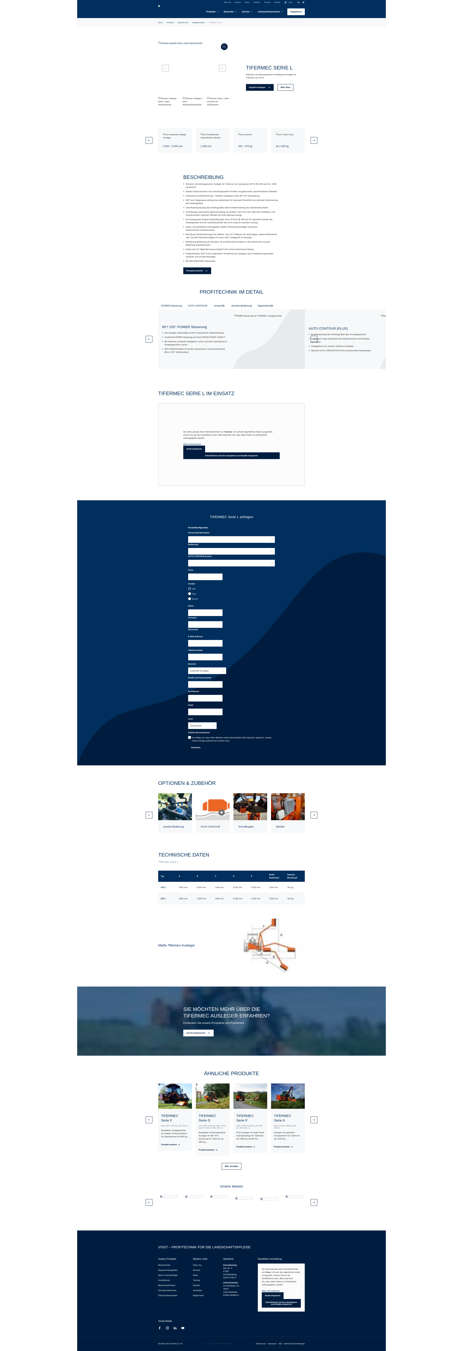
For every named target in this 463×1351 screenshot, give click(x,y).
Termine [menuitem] (267, 2)
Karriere (196, 1270)
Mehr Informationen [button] (192, 444)
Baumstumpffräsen (166, 1285)
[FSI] (294, 1199)
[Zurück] (149, 339)
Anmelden (197, 1290)
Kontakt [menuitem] (277, 2)
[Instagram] (167, 1328)
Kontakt (196, 1285)
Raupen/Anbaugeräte (167, 1270)
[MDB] (219, 1199)
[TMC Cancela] (168, 1199)
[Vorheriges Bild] (165, 68)
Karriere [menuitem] (238, 2)
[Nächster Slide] (314, 140)
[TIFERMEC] (269, 1199)
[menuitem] (212, 9)
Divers (195, 599)
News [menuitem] (247, 2)
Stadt (191, 705)
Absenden (196, 747)
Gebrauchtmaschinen (167, 1295)
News (195, 1275)
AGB (280, 1344)
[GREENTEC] (244, 1199)
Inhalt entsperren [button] (194, 449)
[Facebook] (159, 1328)
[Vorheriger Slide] (149, 140)
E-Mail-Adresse (196, 636)
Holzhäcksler (164, 1280)
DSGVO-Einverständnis (199, 732)
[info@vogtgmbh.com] (303, 2)
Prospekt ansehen (194, 271)
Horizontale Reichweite (199, 532)
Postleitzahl (194, 691)
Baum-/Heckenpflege (167, 1275)
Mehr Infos (285, 87)
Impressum (272, 1344)
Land (191, 719)
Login (290, 2)
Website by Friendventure (219, 1344)
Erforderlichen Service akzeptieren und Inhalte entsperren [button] (231, 456)
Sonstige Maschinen (167, 1290)
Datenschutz (261, 1344)
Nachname (193, 629)
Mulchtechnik (164, 1265)
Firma (190, 570)
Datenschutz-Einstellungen (294, 1344)
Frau (194, 594)
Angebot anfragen (257, 87)
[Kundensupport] (298, 2)
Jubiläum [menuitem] (256, 2)
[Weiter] (314, 339)
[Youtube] (182, 1328)
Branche (192, 664)
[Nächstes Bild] (222, 68)
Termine (196, 1280)
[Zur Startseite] (173, 8)
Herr (194, 589)
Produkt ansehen (169, 1145)
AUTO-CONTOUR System (200, 556)
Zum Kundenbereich (195, 1033)
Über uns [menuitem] (227, 2)
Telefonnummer (196, 650)
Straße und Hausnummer (200, 677)
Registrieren (296, 12)
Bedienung (193, 544)
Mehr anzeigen (231, 1166)
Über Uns (197, 1265)
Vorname (192, 617)
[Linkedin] (175, 1328)
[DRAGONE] (194, 1199)
